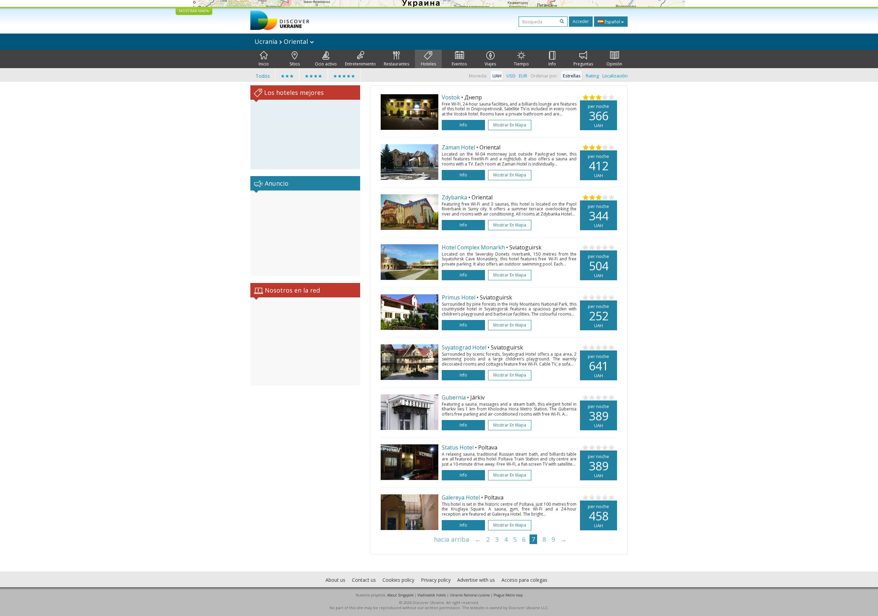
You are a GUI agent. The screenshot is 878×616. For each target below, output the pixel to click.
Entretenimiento (360, 64)
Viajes (490, 64)
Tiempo (521, 64)
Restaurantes (396, 64)
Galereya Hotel (461, 497)
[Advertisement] (305, 233)
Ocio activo (326, 64)
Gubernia (454, 397)
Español (612, 22)
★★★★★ (344, 76)
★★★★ (313, 76)
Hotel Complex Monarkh (473, 247)
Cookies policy (398, 580)
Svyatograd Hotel (464, 347)
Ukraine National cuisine (470, 595)
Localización (615, 76)
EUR (523, 76)
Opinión (614, 64)
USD (511, 76)
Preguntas (583, 64)
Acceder (581, 21)
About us (335, 580)
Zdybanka (454, 197)
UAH (497, 76)
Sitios (294, 64)
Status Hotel (458, 447)
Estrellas (572, 76)
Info (552, 64)
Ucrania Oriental (282, 41)
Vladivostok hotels (431, 595)
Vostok (451, 97)
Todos (263, 76)
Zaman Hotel (458, 147)
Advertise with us (476, 580)
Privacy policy (436, 580)
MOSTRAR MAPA (194, 10)
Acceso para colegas (524, 580)
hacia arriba (451, 539)
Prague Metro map (508, 595)
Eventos (459, 64)
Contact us (364, 580)
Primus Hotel (458, 297)
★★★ (287, 76)
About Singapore (400, 595)
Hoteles (428, 64)
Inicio (264, 64)
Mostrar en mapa (509, 125)
